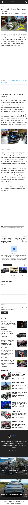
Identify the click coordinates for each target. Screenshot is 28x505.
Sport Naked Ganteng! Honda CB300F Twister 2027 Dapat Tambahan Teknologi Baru (19, 384)
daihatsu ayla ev (11, 226)
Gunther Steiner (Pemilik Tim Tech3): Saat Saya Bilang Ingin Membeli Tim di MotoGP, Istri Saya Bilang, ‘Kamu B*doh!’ (7, 353)
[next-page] (14, 278)
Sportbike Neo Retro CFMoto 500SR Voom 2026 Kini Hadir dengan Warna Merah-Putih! (19, 423)
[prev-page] (13, 278)
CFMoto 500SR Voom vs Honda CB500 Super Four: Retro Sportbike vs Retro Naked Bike (19, 414)
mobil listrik (9, 227)
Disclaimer (18, 501)
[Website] (18, 450)
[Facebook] (2, 232)
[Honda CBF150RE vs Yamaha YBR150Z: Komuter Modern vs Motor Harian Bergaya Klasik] (14, 466)
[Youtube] (21, 450)
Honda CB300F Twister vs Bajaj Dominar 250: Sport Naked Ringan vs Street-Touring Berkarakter (18, 375)
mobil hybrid (3, 227)
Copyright (5, 501)
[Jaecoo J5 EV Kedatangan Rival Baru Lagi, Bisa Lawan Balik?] (23, 270)
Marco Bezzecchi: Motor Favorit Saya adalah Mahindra (21, 240)
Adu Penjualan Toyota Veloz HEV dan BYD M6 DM (5, 275)
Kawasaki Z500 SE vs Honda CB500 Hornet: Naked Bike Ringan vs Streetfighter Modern (19, 394)
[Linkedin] (11, 232)
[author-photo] (14, 249)
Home (2, 5)
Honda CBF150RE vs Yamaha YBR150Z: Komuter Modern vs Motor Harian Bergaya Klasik (14, 471)
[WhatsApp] (8, 232)
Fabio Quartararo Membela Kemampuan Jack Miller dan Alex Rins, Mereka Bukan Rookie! (8, 362)
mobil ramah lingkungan (17, 227)
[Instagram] (9, 450)
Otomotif (7, 5)
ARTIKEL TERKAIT (8, 264)
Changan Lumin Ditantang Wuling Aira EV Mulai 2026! (14, 275)
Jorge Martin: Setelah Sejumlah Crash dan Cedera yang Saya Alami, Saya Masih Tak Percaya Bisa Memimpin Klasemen (8, 324)
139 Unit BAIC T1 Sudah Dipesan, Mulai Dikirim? (14, 494)
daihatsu (5, 226)
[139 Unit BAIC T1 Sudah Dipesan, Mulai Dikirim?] (14, 488)
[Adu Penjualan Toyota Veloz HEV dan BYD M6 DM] (5, 270)
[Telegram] (14, 232)
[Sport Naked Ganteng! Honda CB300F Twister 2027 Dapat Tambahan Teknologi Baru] (6, 386)
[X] (5, 232)
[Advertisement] (14, 64)
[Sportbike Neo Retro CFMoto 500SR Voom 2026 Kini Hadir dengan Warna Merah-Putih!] (6, 425)
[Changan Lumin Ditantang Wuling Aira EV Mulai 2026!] (14, 270)
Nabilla (2, 495)
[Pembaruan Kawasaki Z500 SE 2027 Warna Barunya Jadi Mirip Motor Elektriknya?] (6, 405)
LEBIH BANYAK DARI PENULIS (18, 264)
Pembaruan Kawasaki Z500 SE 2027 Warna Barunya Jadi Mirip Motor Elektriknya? (19, 403)
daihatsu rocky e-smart (19, 226)
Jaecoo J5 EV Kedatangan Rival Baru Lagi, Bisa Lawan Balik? (23, 275)
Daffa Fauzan (4, 13)
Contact (22, 501)
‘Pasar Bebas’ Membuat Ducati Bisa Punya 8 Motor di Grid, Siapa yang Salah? (7, 240)
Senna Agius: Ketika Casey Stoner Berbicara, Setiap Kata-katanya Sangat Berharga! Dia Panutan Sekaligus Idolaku (7, 343)
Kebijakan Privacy (12, 501)
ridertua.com (14, 194)
